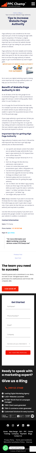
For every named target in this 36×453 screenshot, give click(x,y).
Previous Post (18, 254)
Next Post (18, 258)
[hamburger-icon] (33, 3)
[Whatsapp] (5, 448)
